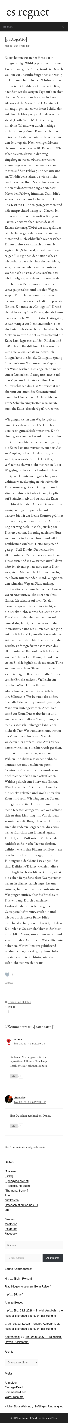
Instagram (11, 1228)
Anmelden (11, 1382)
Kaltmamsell (12, 1337)
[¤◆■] (11, 1007)
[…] (10, 1011)
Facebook (11, 1233)
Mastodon (11, 1224)
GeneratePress (50, 1418)
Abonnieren (52, 1258)
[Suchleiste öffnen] (63, 26)
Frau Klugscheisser (17, 1286)
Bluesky (10, 1219)
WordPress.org (14, 1397)
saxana (18, 1039)
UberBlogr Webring (19, 1406)
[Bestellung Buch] (19, 1185)
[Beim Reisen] (23, 1278)
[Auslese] (10, 1171)
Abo (7, 1195)
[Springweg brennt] (17, 1181)
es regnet (27, 10)
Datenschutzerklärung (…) (21, 1205)
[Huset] (18, 1294)
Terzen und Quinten (19, 1002)
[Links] (9, 1176)
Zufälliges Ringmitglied (49, 1406)
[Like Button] (7, 974)
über (7, 1209)
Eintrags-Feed (14, 1387)
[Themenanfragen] (16, 1190)
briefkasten (12, 1200)
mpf (7, 1294)
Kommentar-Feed (16, 1392)
